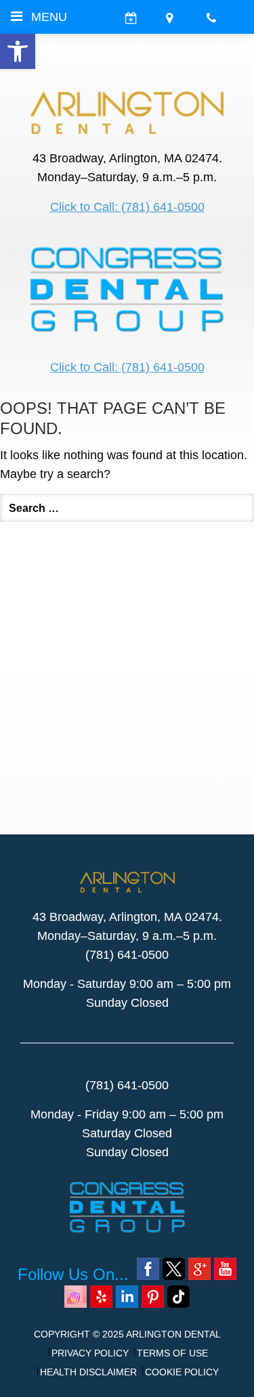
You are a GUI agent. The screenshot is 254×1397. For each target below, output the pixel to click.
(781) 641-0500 (127, 955)
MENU (49, 17)
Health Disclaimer (88, 1372)
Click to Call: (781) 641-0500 (127, 207)
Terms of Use (172, 1353)
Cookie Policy (182, 1372)
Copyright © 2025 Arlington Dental (127, 1334)
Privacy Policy (90, 1353)
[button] (17, 51)
